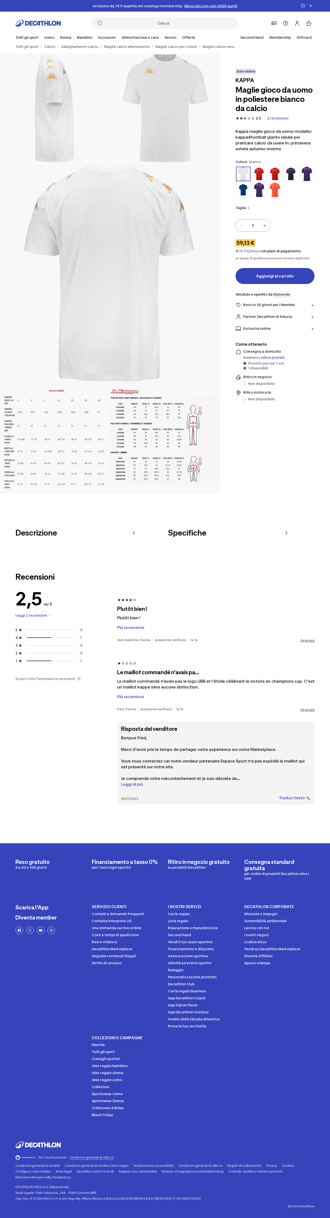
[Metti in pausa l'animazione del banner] (303, 6)
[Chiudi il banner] (311, 6)
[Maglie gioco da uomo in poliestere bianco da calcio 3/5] (110, 273)
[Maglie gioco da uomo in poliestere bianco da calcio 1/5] (165, 108)
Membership (280, 37)
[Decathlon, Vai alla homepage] (38, 23)
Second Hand (252, 37)
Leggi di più (132, 784)
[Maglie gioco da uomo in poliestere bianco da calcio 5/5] (165, 438)
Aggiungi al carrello (275, 276)
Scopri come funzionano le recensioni (45, 679)
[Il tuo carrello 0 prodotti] (309, 23)
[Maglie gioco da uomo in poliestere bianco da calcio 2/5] (55, 108)
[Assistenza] (285, 23)
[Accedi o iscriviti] (297, 23)
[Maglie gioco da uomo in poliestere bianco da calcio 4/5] (55, 438)
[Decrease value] (241, 226)
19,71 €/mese (249, 251)
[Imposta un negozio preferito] (274, 23)
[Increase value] (264, 226)
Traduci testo (292, 797)
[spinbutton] (253, 226)
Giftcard (304, 37)
